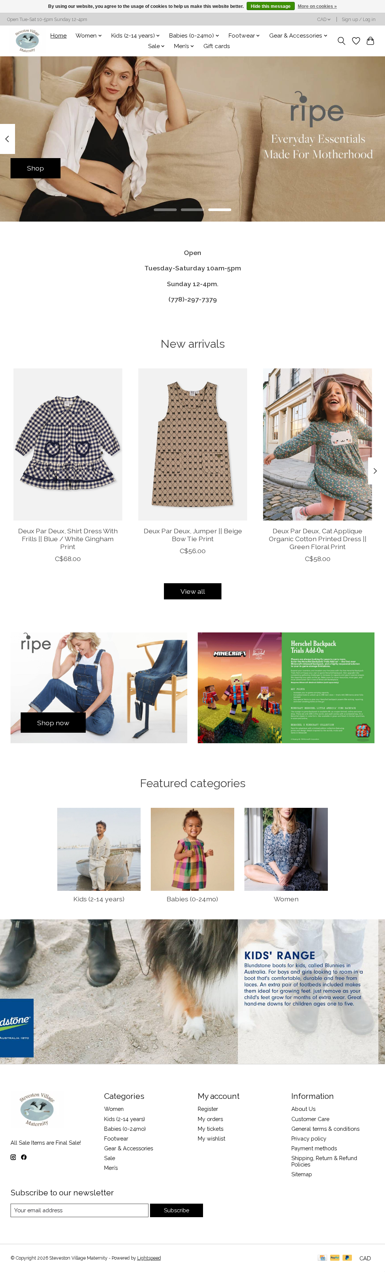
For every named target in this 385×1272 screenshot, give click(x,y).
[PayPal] (335, 1258)
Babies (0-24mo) (192, 899)
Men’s (111, 1168)
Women (286, 899)
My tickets (210, 1129)
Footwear (116, 1138)
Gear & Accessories (128, 1148)
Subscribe (176, 1210)
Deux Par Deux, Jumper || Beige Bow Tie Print (192, 535)
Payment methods (314, 1148)
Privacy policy (308, 1138)
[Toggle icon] (341, 41)
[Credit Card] (322, 1258)
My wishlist (211, 1138)
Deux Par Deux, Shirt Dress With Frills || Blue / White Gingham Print (67, 539)
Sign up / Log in (359, 19)
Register (208, 1109)
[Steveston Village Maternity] (27, 40)
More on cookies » (317, 6)
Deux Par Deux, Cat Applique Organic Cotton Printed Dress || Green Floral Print (317, 539)
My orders (210, 1119)
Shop (35, 168)
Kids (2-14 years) (98, 899)
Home (58, 35)
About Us (303, 1109)
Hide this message (271, 6)
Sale (109, 1158)
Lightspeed (149, 1258)
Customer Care (310, 1119)
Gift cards (216, 46)
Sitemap (301, 1174)
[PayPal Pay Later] (347, 1258)
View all (192, 591)
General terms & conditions (325, 1129)
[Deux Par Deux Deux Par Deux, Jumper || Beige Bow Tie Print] (192, 444)
